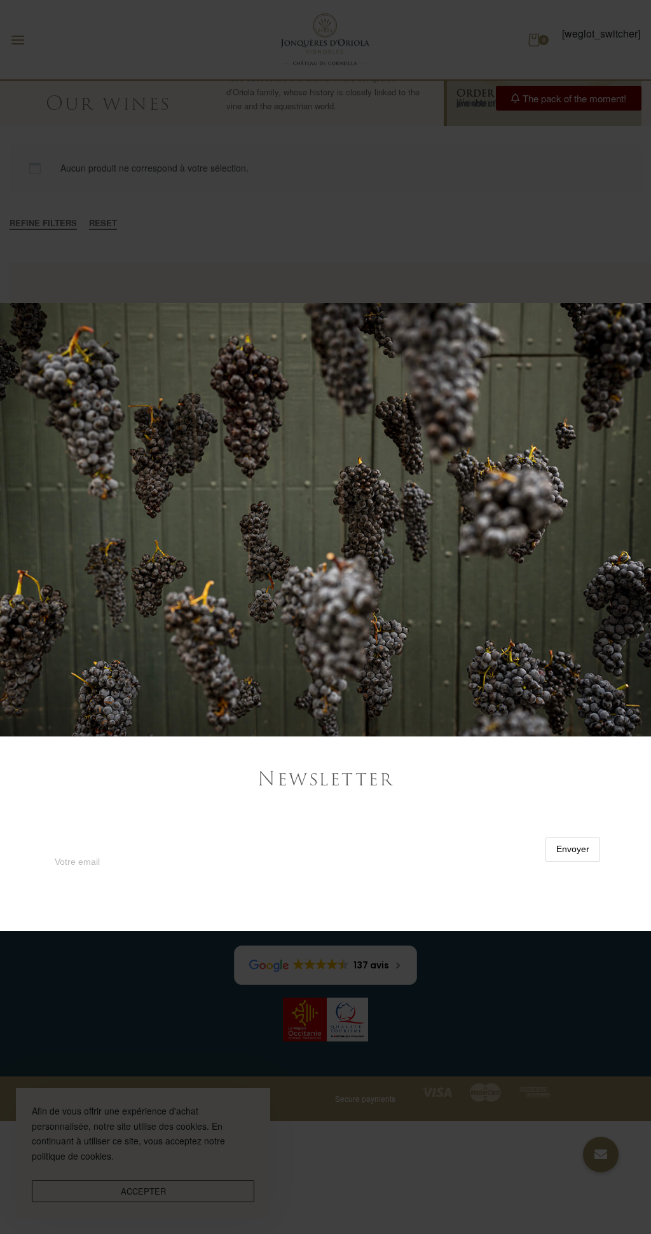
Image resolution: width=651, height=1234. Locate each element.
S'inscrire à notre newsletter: (113, 830)
